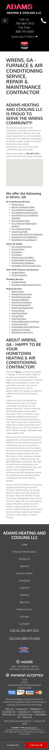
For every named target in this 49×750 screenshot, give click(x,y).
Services (24, 566)
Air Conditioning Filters (22, 246)
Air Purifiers (17, 254)
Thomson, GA (38, 711)
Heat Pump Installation (22, 302)
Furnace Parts (18, 316)
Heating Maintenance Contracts (25, 321)
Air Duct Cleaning (19, 275)
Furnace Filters (18, 249)
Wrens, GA (27, 717)
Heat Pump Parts (19, 318)
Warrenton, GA (9, 714)
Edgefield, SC (36, 709)
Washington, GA (25, 714)
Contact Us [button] (13, 745)
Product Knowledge (24, 552)
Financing (24, 580)
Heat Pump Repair (19, 313)
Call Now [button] (35, 745)
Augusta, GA (21, 709)
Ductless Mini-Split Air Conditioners (27, 234)
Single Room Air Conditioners (24, 237)
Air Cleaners (17, 252)
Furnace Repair (18, 310)
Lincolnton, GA (9, 711)
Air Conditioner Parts (21, 220)
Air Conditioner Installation (23, 210)
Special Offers (24, 573)
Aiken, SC (9, 709)
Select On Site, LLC (31, 727)
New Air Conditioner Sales (23, 207)
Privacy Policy (24, 609)
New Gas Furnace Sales (22, 294)
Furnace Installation (20, 299)
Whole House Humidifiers (23, 257)
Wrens (19, 372)
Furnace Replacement (21, 305)
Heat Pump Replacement (22, 308)
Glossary (24, 624)
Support (24, 588)
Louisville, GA (24, 711)
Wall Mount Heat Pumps (22, 332)
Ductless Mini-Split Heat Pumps (25, 327)
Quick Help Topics (23, 36)
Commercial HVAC (20, 231)
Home (24, 544)
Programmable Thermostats (24, 260)
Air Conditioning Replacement (25, 212)
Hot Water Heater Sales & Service (26, 284)
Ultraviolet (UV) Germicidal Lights (26, 265)
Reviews (24, 595)
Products (24, 559)
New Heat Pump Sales (21, 297)
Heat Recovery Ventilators (23, 263)
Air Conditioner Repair (21, 229)
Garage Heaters (18, 272)
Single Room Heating (21, 329)
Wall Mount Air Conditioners (24, 239)
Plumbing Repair (19, 282)
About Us (25, 602)
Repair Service (18, 204)
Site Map (24, 616)
